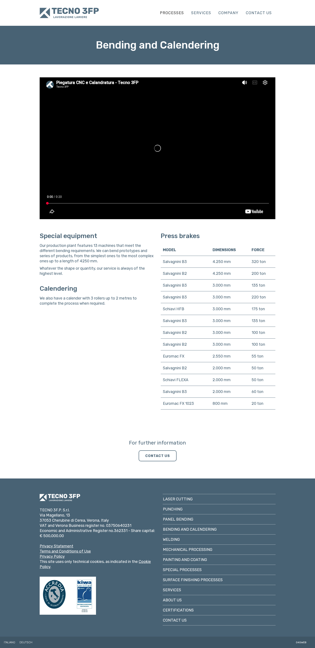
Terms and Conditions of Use (65, 551)
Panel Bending (178, 519)
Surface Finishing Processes (193, 580)
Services (172, 590)
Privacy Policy (52, 556)
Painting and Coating (185, 559)
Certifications (178, 610)
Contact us (175, 620)
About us (172, 600)
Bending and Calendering (190, 529)
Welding (171, 539)
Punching (173, 509)
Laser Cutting (178, 499)
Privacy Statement (56, 546)
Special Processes (182, 569)
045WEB (301, 642)
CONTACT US (157, 456)
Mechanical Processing (187, 549)
